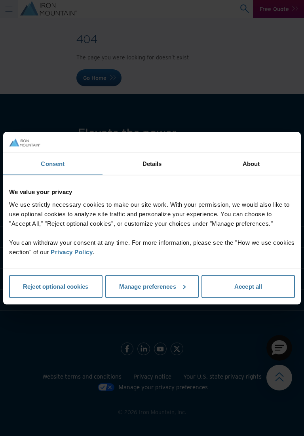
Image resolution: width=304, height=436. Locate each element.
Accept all (248, 286)
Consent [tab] (53, 163)
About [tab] (251, 163)
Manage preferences (147, 286)
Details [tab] (152, 163)
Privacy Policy (72, 251)
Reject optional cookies (55, 286)
